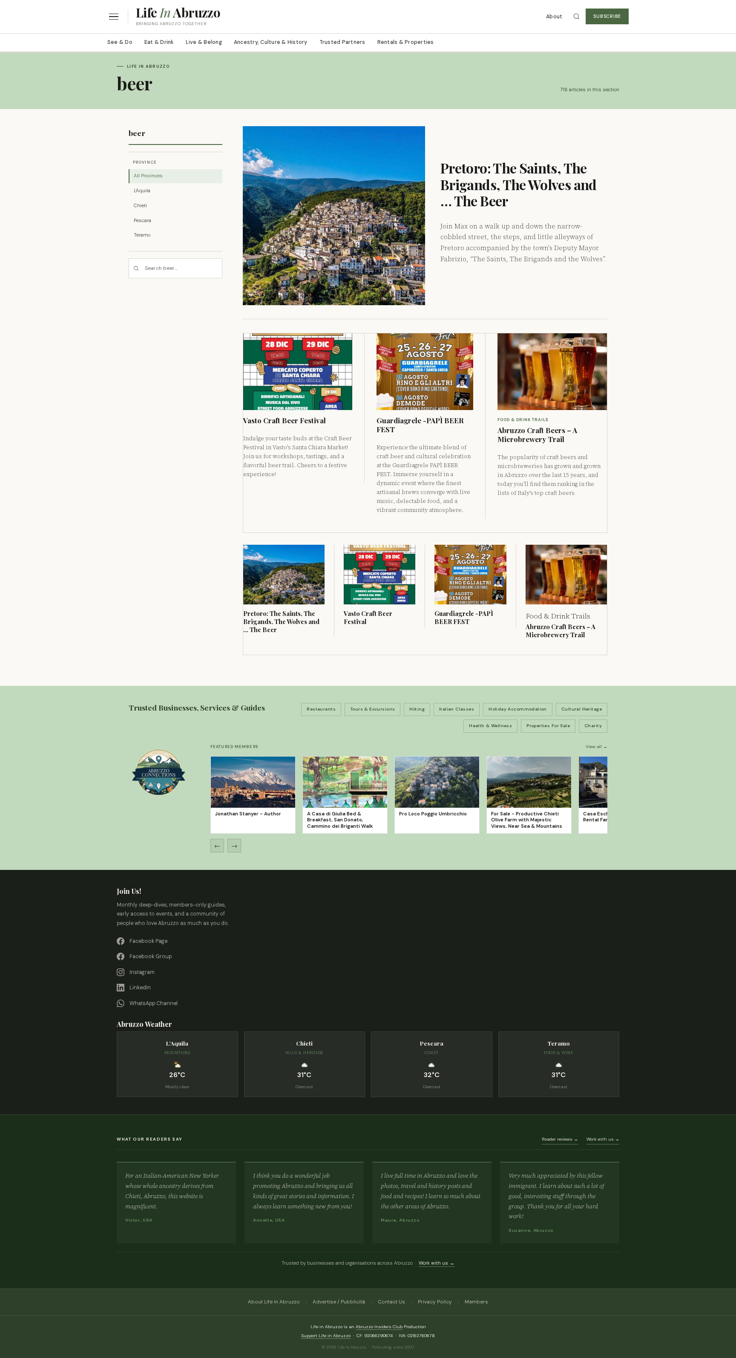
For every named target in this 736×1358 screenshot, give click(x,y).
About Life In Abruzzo (274, 1301)
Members (476, 1301)
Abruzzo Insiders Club (379, 1326)
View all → (596, 746)
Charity (593, 725)
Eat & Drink (159, 42)
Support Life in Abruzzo (326, 1335)
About (554, 16)
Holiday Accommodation (518, 709)
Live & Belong (204, 42)
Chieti (140, 205)
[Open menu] (113, 17)
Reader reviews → (560, 1139)
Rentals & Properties (405, 42)
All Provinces (148, 176)
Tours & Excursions (372, 709)
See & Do (119, 42)
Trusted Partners (342, 42)
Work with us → (602, 1139)
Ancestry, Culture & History (271, 42)
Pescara (142, 220)
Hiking (417, 709)
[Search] (576, 16)
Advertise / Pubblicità (339, 1301)
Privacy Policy (435, 1301)
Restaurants (321, 709)
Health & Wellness (490, 725)
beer (137, 133)
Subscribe (607, 16)
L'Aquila (142, 191)
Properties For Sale (548, 725)
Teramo (142, 235)
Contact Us (391, 1301)
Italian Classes (456, 709)
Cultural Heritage (581, 709)
